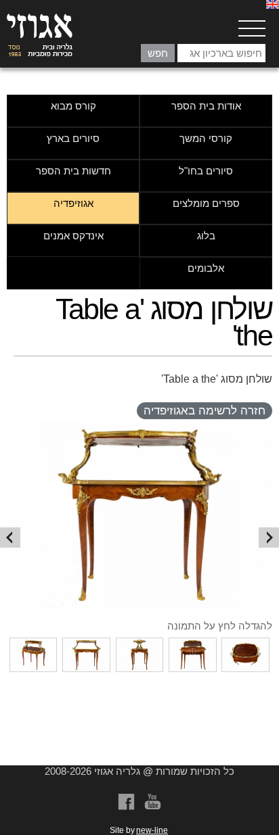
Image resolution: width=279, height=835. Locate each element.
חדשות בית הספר (73, 170)
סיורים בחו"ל (206, 170)
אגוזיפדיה (73, 203)
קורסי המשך (205, 138)
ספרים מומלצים (206, 203)
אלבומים (206, 268)
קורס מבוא (73, 106)
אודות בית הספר (206, 106)
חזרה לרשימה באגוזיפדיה (204, 410)
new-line (152, 830)
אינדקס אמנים (73, 235)
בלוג (206, 235)
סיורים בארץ (73, 138)
